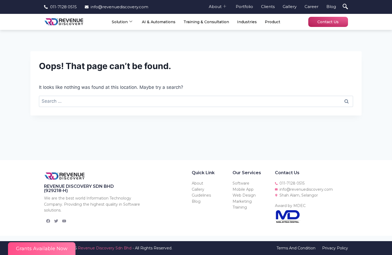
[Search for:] (196, 101)
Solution (120, 21)
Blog (331, 6)
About (215, 6)
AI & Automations (158, 21)
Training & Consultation (206, 21)
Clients (268, 6)
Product (272, 21)
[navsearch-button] (345, 7)
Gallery (290, 6)
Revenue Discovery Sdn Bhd (104, 248)
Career (311, 6)
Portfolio (244, 6)
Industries (247, 21)
